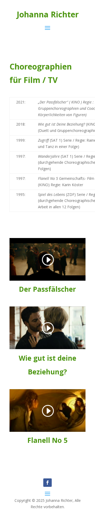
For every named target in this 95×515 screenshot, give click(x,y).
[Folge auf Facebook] (47, 482)
